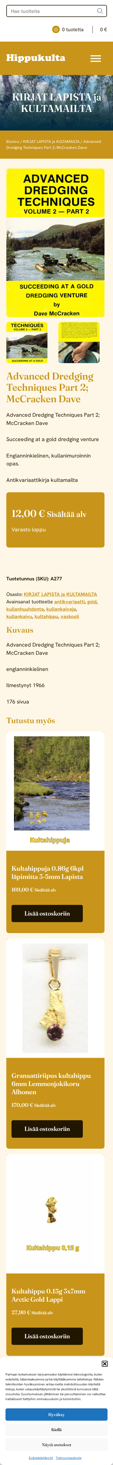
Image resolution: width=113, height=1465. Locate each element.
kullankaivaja (61, 609)
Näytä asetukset (56, 1444)
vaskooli (70, 616)
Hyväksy (56, 1414)
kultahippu (46, 616)
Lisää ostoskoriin (47, 913)
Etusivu (12, 141)
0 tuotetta (84, 29)
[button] (105, 1363)
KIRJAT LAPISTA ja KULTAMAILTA (51, 141)
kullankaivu (19, 616)
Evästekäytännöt (41, 1458)
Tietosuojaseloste (68, 1458)
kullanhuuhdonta (25, 609)
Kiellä (56, 1429)
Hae (100, 11)
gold (92, 601)
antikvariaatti (69, 601)
